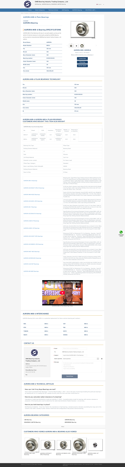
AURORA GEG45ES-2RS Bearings (33, 201)
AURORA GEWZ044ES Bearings (32, 258)
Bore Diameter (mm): (29, 55)
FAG (64, 327)
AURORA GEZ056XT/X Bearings (32, 213)
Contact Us (29, 464)
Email (55, 348)
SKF (64, 324)
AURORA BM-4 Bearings (30, 180)
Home (30, 10)
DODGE (65, 335)
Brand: (25, 52)
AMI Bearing (65, 10)
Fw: (24, 48)
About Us (23, 464)
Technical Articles (53, 10)
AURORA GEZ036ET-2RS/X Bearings (34, 188)
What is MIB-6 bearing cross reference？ (82, 55)
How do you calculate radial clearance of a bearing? (43, 397)
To (55, 352)
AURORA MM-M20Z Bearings (32, 194)
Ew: (24, 68)
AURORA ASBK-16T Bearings (31, 228)
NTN (25, 327)
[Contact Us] (121, 233)
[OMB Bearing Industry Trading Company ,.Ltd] (27, 4)
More (62, 426)
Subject (56, 355)
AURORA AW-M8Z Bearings (31, 271)
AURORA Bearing (77, 10)
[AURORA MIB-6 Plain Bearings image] (82, 29)
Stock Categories (40, 10)
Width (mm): (26, 64)
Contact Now (82, 58)
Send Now (69, 376)
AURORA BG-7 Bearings (30, 207)
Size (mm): (26, 71)
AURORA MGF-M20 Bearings (32, 251)
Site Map (35, 464)
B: (23, 111)
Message (56, 362)
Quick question (58, 358)
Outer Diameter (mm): (29, 61)
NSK (25, 324)
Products (26, 13)
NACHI (25, 335)
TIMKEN (26, 331)
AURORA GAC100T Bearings (31, 264)
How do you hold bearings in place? (37, 405)
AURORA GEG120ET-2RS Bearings (33, 236)
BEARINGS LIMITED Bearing (92, 10)
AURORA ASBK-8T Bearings (31, 221)
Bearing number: (28, 58)
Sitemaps (39, 464)
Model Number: (27, 45)
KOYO (65, 331)
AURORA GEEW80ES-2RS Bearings (33, 244)
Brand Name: (27, 42)
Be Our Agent (82, 65)
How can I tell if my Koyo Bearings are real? (40, 389)
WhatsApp (82, 62)
